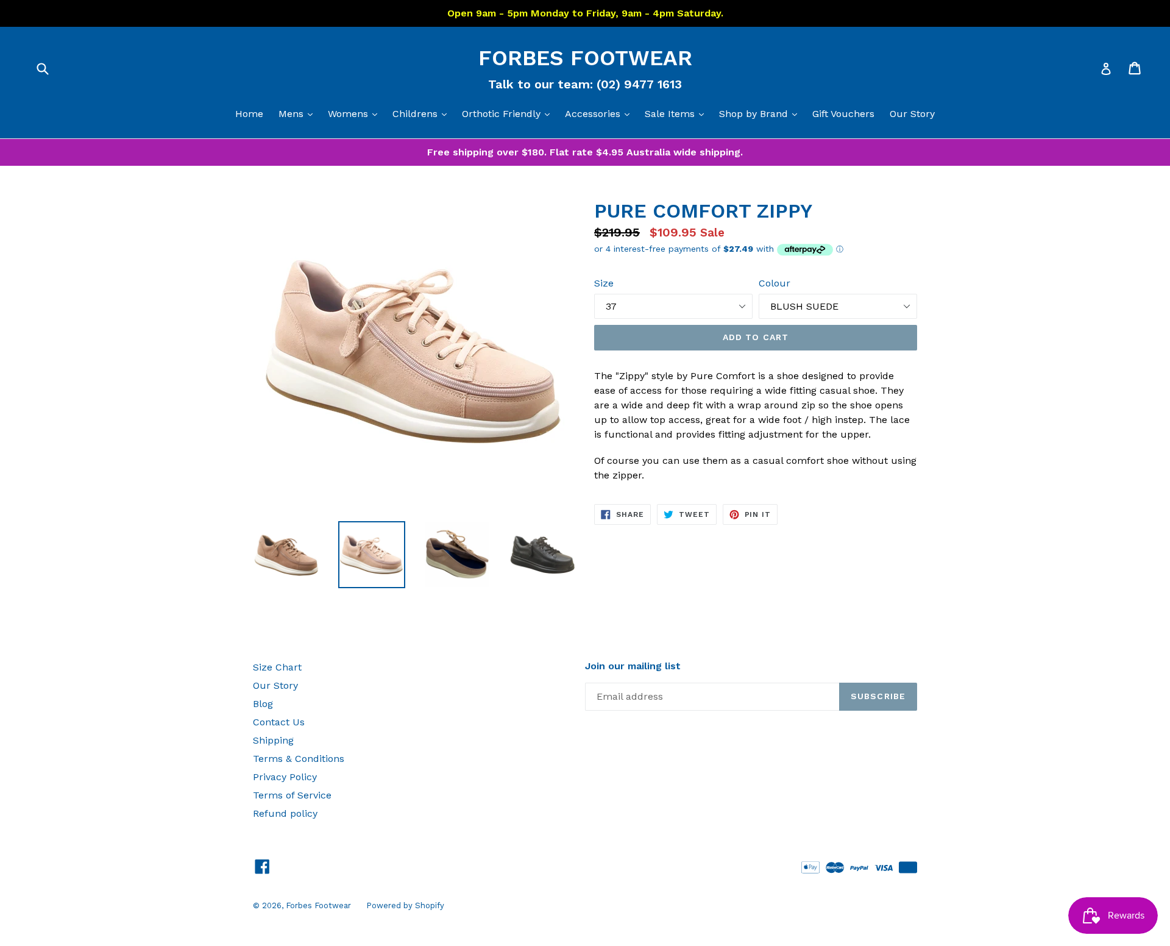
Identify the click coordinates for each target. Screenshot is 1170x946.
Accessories (600, 113)
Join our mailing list (633, 666)
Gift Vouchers (843, 113)
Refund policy (285, 813)
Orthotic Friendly (509, 113)
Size (604, 283)
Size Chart (277, 667)
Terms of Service (292, 795)
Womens (355, 113)
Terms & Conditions (298, 758)
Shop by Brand (761, 113)
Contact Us (279, 722)
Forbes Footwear (585, 58)
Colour (774, 283)
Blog (263, 704)
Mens (298, 113)
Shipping (273, 740)
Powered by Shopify (405, 905)
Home (249, 113)
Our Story (912, 113)
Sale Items (677, 113)
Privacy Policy (285, 777)
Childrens (422, 113)
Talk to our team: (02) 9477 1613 (585, 84)
